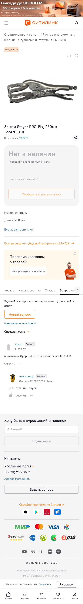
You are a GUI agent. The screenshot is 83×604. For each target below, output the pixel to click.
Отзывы (50, 290)
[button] (8, 595)
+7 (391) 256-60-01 (17, 472)
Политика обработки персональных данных (41, 570)
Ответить (9, 363)
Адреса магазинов (17, 479)
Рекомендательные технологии (41, 575)
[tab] (8, 291)
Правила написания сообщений (20, 323)
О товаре (8, 290)
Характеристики (30, 290)
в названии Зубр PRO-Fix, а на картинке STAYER (37, 356)
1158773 (23, 138)
